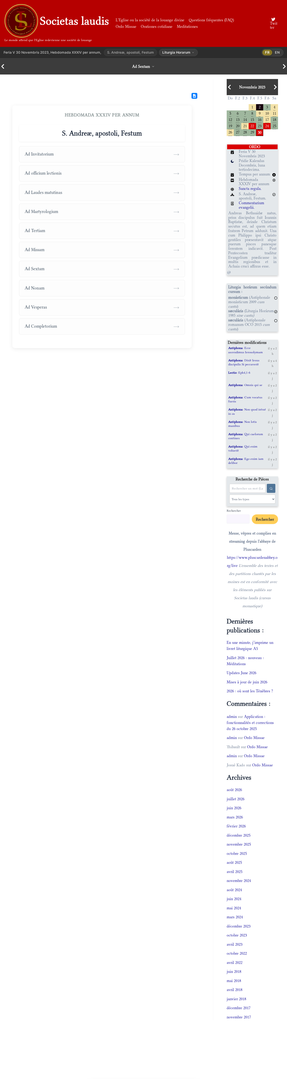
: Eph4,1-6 (239, 373)
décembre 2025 (238, 835)
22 (252, 125)
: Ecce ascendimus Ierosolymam (245, 350)
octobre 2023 (237, 935)
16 (259, 119)
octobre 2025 (237, 853)
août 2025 (234, 862)
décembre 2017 (238, 1008)
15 (252, 119)
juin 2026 (234, 808)
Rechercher (234, 510)
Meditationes (187, 26)
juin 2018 (234, 971)
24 (267, 125)
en (277, 52)
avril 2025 (234, 871)
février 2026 (236, 826)
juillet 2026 (235, 799)
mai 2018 (234, 980)
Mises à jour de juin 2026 (247, 682)
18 (274, 119)
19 (230, 125)
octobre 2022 (237, 953)
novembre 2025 (239, 844)
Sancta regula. (250, 188)
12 (230, 119)
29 (252, 131)
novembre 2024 (239, 880)
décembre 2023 (238, 926)
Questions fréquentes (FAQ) (211, 20)
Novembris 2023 (252, 87)
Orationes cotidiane (156, 26)
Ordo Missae (126, 26)
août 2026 (234, 789)
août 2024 (234, 890)
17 (267, 119)
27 (237, 131)
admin (232, 716)
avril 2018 (234, 989)
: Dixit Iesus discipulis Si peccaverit (243, 362)
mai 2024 (234, 908)
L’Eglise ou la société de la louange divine (150, 20)
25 (274, 125)
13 (237, 119)
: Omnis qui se (245, 385)
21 (245, 125)
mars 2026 (235, 817)
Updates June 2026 (241, 673)
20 (237, 125)
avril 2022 (234, 962)
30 (259, 132)
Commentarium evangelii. (251, 205)
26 (230, 131)
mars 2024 (235, 917)
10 (267, 113)
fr (267, 52)
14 (245, 119)
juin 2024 (234, 899)
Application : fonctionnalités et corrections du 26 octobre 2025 (250, 722)
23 (259, 125)
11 (274, 113)
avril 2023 (234, 944)
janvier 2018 (236, 999)
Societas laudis (74, 21)
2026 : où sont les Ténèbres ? (250, 691)
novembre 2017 (239, 1017)
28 (245, 131)
